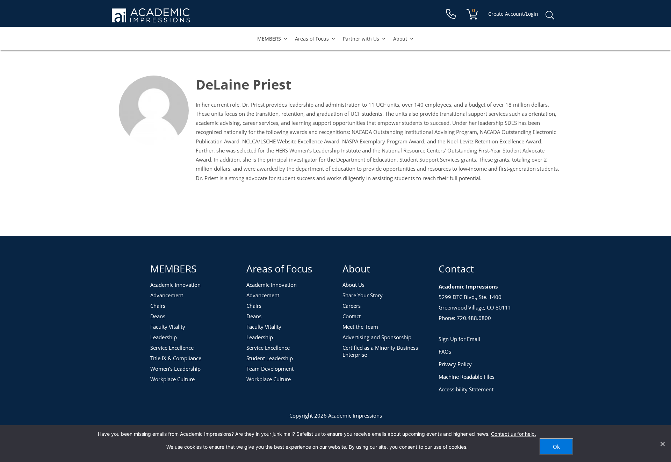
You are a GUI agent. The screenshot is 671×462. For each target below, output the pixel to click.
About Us (353, 284)
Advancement (166, 295)
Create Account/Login (513, 13)
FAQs (445, 351)
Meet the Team (360, 326)
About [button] (400, 38)
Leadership (163, 337)
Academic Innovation (175, 284)
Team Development (270, 368)
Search (549, 15)
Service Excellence (172, 347)
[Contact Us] (451, 14)
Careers (351, 305)
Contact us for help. (513, 434)
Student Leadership (269, 358)
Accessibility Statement (466, 389)
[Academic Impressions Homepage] (151, 18)
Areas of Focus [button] (312, 38)
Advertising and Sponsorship (376, 337)
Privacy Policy (455, 364)
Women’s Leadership (175, 368)
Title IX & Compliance (175, 358)
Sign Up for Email (459, 338)
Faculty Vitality (167, 326)
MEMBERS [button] (269, 38)
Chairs (157, 305)
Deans (157, 316)
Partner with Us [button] (361, 38)
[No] (662, 443)
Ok (556, 446)
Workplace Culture (172, 379)
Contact (351, 316)
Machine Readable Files (467, 376)
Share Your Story (362, 295)
